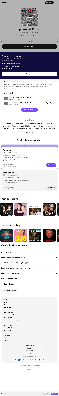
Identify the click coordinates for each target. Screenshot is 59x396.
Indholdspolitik (29, 348)
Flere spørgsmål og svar (9, 290)
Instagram (6, 335)
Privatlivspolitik (29, 353)
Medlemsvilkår (29, 350)
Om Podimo (7, 300)
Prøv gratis (49, 2)
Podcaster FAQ (8, 317)
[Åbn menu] (56, 2)
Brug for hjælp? (8, 307)
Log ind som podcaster (10, 315)
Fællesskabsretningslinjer (11, 320)
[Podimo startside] (5, 3)
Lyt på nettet (7, 330)
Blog (4, 305)
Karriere (5, 302)
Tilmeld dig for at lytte (29, 110)
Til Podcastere (8, 312)
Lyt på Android (7, 328)
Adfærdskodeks (29, 345)
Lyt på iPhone (7, 325)
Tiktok (5, 338)
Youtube (6, 340)
